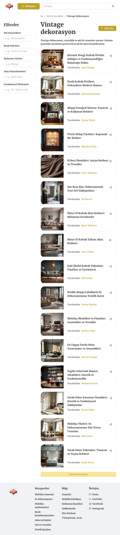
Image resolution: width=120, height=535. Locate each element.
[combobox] (77, 6)
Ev (42, 16)
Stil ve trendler (55, 16)
